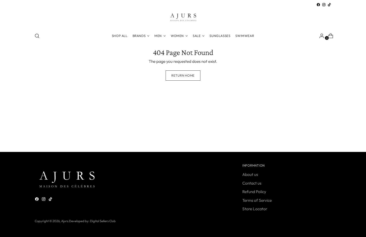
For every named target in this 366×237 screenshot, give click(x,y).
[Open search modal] (37, 36)
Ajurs (64, 221)
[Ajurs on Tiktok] (329, 5)
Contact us (251, 183)
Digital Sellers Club (103, 221)
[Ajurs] (183, 18)
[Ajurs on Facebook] (318, 5)
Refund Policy (254, 191)
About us (250, 174)
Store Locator (254, 208)
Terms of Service (257, 200)
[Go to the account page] (320, 36)
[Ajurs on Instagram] (324, 5)
